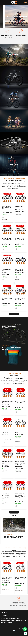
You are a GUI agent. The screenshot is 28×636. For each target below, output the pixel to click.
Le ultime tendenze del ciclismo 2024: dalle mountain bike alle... (13, 537)
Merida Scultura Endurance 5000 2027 (6, 269)
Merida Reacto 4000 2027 (20, 207)
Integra (22, 628)
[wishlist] (8, 201)
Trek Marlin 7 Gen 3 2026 (7, 462)
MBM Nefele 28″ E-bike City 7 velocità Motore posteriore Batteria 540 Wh (20, 577)
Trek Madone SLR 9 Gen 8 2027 (20, 299)
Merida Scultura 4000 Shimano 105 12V (6, 207)
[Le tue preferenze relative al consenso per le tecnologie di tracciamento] (25, 633)
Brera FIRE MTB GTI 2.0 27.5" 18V (7, 431)
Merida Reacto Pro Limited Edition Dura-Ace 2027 (20, 269)
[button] (3, 2)
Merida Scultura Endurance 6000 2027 (19, 240)
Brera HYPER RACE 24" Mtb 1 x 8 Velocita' (20, 403)
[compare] (10, 201)
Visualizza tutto (14, 314)
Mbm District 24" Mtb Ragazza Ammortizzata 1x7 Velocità (20, 495)
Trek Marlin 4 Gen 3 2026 (20, 431)
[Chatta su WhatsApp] (25, 629)
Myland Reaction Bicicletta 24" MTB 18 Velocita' (20, 463)
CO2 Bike (11, 628)
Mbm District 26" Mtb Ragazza (6, 494)
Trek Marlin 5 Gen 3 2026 (7, 402)
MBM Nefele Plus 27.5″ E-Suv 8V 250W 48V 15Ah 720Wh (7, 577)
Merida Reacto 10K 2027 (7, 299)
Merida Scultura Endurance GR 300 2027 (7, 240)
